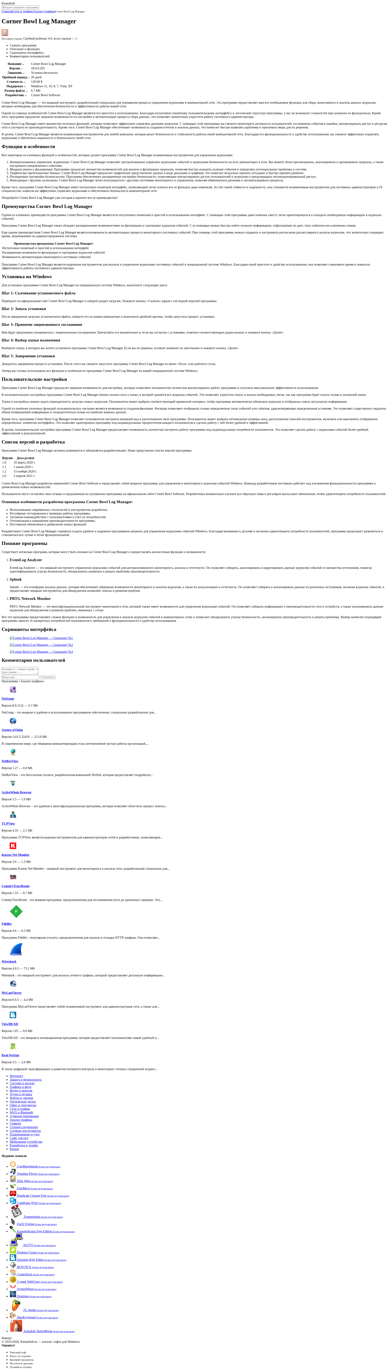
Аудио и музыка (21, 1094)
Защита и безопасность (26, 1079)
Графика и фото (20, 1087)
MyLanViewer (12, 992)
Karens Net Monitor (15, 855)
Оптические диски (23, 1101)
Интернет (16, 1076)
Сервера (15, 1123)
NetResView (10, 761)
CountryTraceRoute (16, 886)
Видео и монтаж (21, 1090)
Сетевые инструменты (25, 1130)
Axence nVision (12, 730)
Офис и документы (23, 1105)
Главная (7, 11)
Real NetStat (10, 1055)
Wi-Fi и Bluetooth (21, 1112)
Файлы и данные (21, 1098)
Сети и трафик (23, 11)
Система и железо (22, 1083)
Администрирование (24, 1116)
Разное (14, 1149)
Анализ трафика (44, 11)
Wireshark (9, 961)
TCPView (8, 823)
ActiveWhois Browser (17, 792)
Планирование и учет (25, 1134)
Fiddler (7, 923)
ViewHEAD (10, 1024)
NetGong (8, 698)
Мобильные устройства (26, 1141)
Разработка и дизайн (24, 1145)
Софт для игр (19, 1138)
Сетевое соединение (24, 1127)
